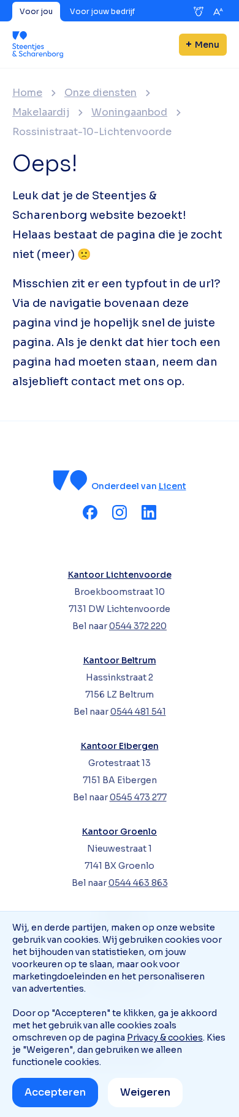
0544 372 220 (138, 626)
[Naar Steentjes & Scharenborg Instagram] (119, 512)
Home (27, 93)
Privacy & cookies (165, 1037)
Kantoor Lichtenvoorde (120, 574)
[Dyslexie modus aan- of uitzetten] (198, 11)
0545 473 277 (138, 797)
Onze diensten (100, 93)
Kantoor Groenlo (119, 831)
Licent (172, 486)
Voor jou (36, 11)
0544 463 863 (138, 882)
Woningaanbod (129, 112)
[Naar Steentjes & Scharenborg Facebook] (90, 512)
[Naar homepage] (37, 44)
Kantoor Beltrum (119, 660)
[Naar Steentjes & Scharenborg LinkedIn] (149, 512)
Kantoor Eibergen (120, 745)
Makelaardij (40, 112)
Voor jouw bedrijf (102, 11)
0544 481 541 (138, 711)
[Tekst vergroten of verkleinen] (218, 11)
